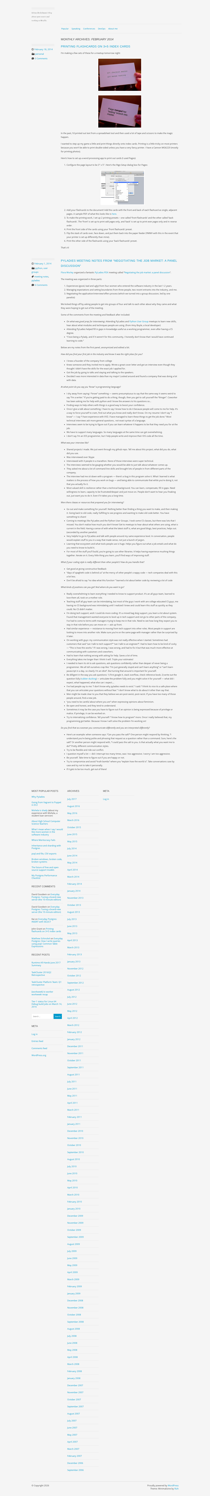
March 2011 (73, 1109)
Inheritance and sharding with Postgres (46, 847)
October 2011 (74, 1060)
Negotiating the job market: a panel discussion (147, 272)
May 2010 (72, 1180)
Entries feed (37, 1041)
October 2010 (74, 1145)
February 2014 (74, 883)
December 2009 (75, 1215)
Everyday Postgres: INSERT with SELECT (44, 920)
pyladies (36, 280)
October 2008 (74, 1314)
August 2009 (73, 1244)
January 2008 (73, 1378)
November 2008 (75, 1307)
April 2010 (72, 1187)
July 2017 (72, 799)
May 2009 (72, 1265)
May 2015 (72, 841)
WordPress (173, 1485)
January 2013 (73, 961)
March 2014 (73, 876)
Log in (35, 1034)
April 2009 (72, 1272)
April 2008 (72, 1357)
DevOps (101, 28)
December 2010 (75, 1130)
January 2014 (73, 890)
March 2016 (73, 820)
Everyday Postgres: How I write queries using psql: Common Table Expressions (47, 942)
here (114, 213)
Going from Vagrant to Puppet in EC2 (46, 803)
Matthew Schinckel (41, 938)
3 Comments (41, 58)
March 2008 (73, 1364)
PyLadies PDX (101, 272)
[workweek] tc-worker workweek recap (42, 993)
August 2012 (73, 989)
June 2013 (72, 926)
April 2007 (72, 1441)
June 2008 (72, 1342)
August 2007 (73, 1413)
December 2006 (75, 1463)
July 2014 (72, 848)
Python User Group (138, 321)
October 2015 (74, 827)
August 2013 (73, 912)
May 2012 (72, 1011)
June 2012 (72, 1003)
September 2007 (75, 1406)
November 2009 (75, 1222)
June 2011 (72, 1088)
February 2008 (74, 1371)
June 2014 (72, 855)
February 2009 (74, 1286)
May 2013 (72, 933)
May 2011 (72, 1095)
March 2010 (73, 1194)
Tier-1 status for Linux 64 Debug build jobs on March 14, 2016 (47, 1004)
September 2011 (75, 1067)
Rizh (176, 1488)
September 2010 (75, 1152)
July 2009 (72, 1251)
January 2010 (73, 1208)
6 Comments (41, 285)
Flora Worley (67, 272)
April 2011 (72, 1102)
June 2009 (72, 1258)
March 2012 (73, 1025)
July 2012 (72, 996)
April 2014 (72, 869)
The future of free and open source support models (45, 868)
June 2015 (72, 834)
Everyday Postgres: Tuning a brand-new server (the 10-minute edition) (46, 897)
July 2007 (72, 1420)
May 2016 (72, 813)
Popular (65, 28)
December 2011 (75, 1046)
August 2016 (73, 806)
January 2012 (73, 1039)
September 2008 (75, 1321)
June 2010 (72, 1173)
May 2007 (72, 1434)
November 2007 (75, 1392)
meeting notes (41, 276)
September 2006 (75, 1470)
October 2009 (74, 1229)
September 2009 (75, 1236)
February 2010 (74, 1201)
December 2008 (75, 1300)
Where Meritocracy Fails (43, 840)
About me (113, 28)
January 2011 (73, 1123)
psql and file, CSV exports (44, 853)
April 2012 (72, 1018)
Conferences (89, 28)
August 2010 (73, 1159)
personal (39, 53)
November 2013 (75, 897)
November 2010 (75, 1138)
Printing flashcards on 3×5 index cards (95, 46)
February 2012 (74, 1032)
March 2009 (73, 1279)
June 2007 (72, 1427)
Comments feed (39, 1048)
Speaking (76, 28)
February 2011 (74, 1117)
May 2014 (72, 862)
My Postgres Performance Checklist (44, 876)
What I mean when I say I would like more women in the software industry (47, 832)
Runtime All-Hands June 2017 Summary (46, 964)
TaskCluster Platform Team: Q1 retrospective (47, 983)
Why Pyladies (38, 796)
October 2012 (74, 975)
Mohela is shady (40, 810)
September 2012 (75, 982)
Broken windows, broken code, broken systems (47, 860)
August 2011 (73, 1074)
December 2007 (75, 1385)
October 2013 (74, 905)
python (38, 268)
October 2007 (74, 1399)
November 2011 (75, 1053)
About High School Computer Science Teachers (46, 822)
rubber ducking (88, 678)
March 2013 (73, 947)
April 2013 (72, 940)
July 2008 (72, 1335)
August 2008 (73, 1328)
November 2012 (75, 968)
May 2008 (72, 1349)
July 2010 (72, 1166)
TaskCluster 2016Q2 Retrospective (41, 973)
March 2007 (73, 1448)
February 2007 (74, 1455)
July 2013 (72, 919)
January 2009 (73, 1293)
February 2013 (74, 954)
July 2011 (72, 1081)
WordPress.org (39, 1055)
